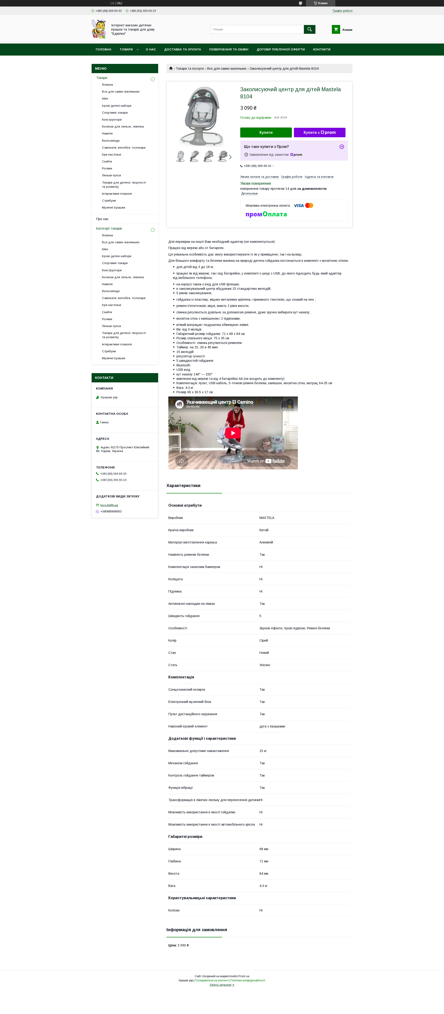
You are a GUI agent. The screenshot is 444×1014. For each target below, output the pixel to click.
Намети (107, 133)
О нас (151, 49)
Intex (105, 98)
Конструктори (112, 119)
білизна (107, 84)
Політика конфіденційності (247, 980)
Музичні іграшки (113, 207)
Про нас (102, 219)
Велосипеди (111, 140)
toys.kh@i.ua (109, 505)
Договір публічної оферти (281, 49)
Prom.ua (243, 976)
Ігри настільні (111, 154)
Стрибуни (109, 200)
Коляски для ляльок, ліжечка (123, 126)
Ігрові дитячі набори (116, 105)
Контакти (321, 49)
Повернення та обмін (228, 49)
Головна (103, 49)
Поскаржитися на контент (211, 980)
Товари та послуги (190, 68)
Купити (266, 132)
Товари (126, 49)
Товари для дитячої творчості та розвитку (124, 184)
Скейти (107, 161)
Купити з (312, 132)
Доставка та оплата (182, 49)
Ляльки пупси (111, 175)
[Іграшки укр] (99, 37)
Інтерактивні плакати (117, 193)
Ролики (107, 168)
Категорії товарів (109, 228)
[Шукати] (309, 29)
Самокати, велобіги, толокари (123, 147)
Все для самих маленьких (227, 68)
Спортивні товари (115, 112)
